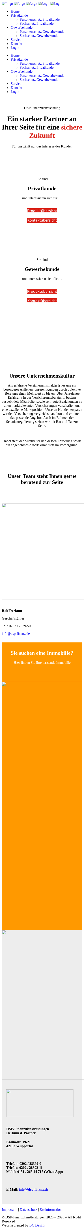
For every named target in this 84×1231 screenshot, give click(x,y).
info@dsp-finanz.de (16, 633)
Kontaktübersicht (42, 220)
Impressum (9, 1209)
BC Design (37, 1225)
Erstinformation (51, 1209)
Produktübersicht (42, 210)
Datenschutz (28, 1209)
